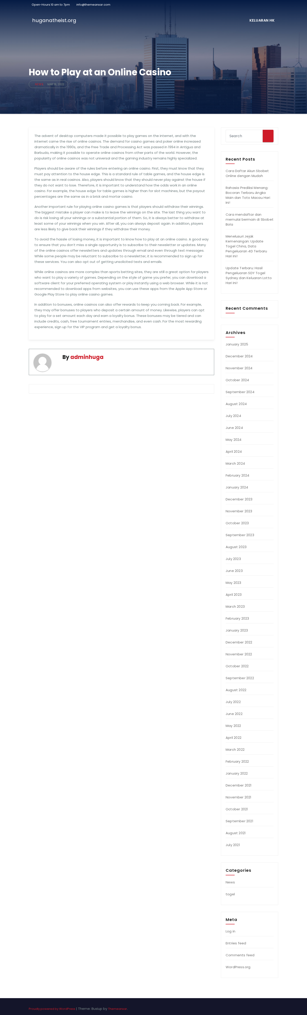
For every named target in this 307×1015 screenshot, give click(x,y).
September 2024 (240, 392)
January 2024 (237, 487)
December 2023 (239, 499)
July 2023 (233, 558)
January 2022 (237, 773)
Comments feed (240, 955)
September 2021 (239, 821)
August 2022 (236, 690)
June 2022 (234, 713)
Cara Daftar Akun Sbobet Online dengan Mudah (247, 173)
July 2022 (233, 701)
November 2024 (239, 368)
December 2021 (239, 785)
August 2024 (236, 403)
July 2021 (233, 844)
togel (230, 894)
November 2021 (238, 797)
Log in (230, 931)
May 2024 (234, 439)
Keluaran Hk (262, 20)
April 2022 (233, 737)
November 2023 (239, 511)
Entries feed (236, 943)
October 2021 (237, 809)
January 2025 (237, 344)
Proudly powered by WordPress (52, 1009)
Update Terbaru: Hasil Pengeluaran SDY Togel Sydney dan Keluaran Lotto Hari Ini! (249, 275)
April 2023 (234, 594)
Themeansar (117, 1009)
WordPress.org (238, 967)
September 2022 (240, 678)
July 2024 (233, 415)
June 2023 (234, 570)
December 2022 (239, 642)
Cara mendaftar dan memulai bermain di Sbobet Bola (250, 219)
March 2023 (235, 606)
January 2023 (237, 630)
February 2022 (237, 761)
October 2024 (237, 380)
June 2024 (234, 427)
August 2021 (236, 833)
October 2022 (237, 666)
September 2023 (240, 535)
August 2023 (236, 546)
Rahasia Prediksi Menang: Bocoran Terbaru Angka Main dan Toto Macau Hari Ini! (248, 195)
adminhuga (87, 357)
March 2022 (235, 749)
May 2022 (233, 725)
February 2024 (237, 475)
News (39, 84)
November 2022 (239, 654)
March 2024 (235, 463)
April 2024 (234, 451)
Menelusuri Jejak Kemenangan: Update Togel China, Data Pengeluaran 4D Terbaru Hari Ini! (246, 246)
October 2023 (237, 523)
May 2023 (233, 582)
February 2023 (237, 618)
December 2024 (239, 356)
